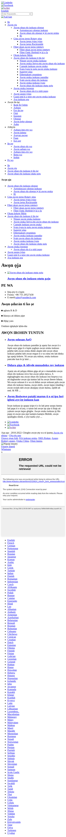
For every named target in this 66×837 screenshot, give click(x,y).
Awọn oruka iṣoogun (24, 88)
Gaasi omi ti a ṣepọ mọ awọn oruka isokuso (35, 96)
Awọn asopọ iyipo (22, 94)
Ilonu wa (18, 154)
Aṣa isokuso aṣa (21, 99)
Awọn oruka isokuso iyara (32, 83)
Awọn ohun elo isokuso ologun (29, 27)
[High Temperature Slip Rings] (25, 272)
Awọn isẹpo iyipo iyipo (31, 41)
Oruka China (22, 441)
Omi (16, 113)
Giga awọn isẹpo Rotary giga (28, 38)
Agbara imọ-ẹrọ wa (23, 129)
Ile (8, 22)
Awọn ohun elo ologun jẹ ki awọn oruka (39, 33)
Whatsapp (6, 449)
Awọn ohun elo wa (23, 146)
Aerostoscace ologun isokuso (34, 30)
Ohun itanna (36, 441)
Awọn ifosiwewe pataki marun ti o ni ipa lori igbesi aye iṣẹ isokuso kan (35, 398)
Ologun (17, 118)
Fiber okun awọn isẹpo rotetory (29, 47)
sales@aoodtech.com (26, 297)
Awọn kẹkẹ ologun (23, 121)
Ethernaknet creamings (31, 74)
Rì (21, 36)
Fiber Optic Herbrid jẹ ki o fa (34, 52)
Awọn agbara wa (22, 149)
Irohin (16, 157)
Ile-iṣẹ (10, 143)
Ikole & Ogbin (21, 105)
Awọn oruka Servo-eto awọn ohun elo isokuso (42, 63)
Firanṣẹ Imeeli (8, 446)
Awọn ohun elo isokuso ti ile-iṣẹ (29, 58)
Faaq (16, 138)
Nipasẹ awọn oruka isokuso (33, 60)
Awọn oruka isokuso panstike (34, 77)
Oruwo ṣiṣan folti (9, 438)
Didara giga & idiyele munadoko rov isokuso (35, 365)
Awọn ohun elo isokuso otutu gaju (36, 85)
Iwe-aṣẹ (17, 141)
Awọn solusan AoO (19, 339)
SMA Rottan (44, 438)
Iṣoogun (17, 116)
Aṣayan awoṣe (21, 135)
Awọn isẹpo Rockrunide (31, 44)
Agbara (17, 107)
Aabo (16, 124)
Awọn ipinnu (20, 132)
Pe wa (10, 160)
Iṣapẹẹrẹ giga (26, 71)
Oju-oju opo (15, 435)
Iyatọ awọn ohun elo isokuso (34, 80)
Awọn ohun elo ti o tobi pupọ (34, 91)
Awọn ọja (12, 24)
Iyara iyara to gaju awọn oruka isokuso (38, 69)
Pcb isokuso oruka (28, 438)
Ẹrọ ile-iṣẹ (18, 110)
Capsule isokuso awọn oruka (34, 66)
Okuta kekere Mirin (23, 55)
